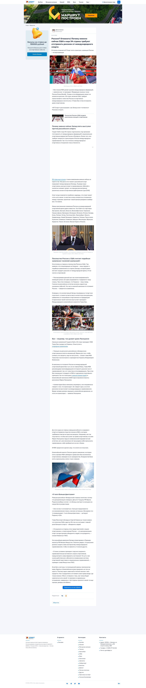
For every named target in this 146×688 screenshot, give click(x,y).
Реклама (60, 642)
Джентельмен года (109, 2)
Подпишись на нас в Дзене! (72, 587)
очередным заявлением (60, 346)
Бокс (74, 2)
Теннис (81, 2)
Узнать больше (37, 54)
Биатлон (81, 665)
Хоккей (62, 2)
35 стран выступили (58, 179)
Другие (81, 672)
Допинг (81, 667)
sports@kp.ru (108, 650)
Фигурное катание (51, 2)
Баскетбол (82, 651)
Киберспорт (82, 663)
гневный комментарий (79, 375)
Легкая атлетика (84, 670)
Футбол (40, 2)
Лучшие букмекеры (85, 677)
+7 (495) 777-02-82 (111, 648)
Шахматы (82, 661)
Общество (32, 25)
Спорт (27, 25)
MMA (68, 2)
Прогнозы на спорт (84, 674)
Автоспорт (82, 658)
